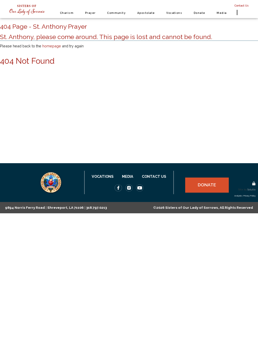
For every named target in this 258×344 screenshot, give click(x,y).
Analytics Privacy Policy (244, 195)
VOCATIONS (102, 176)
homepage (51, 46)
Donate (207, 184)
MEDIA (127, 176)
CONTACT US (154, 176)
